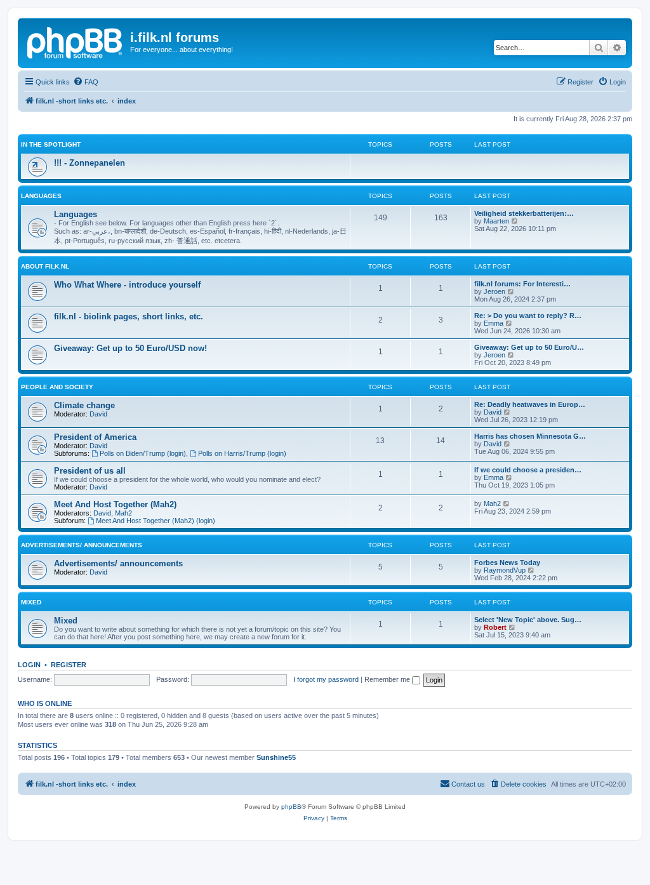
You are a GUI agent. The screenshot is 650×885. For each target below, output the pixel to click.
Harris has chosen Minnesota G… (530, 436)
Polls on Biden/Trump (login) (143, 453)
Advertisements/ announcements (81, 545)
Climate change (84, 405)
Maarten (496, 221)
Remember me (388, 679)
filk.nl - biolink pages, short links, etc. (128, 316)
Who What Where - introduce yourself (127, 284)
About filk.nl (45, 266)
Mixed (31, 602)
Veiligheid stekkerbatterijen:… (524, 213)
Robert (495, 627)
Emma (493, 323)
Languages (41, 195)
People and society (57, 386)
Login (29, 665)
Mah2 (123, 513)
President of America (95, 437)
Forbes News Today (507, 562)
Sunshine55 (276, 757)
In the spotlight (51, 144)
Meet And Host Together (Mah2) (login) (155, 520)
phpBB (291, 806)
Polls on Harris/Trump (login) (242, 453)
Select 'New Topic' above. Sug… (527, 619)
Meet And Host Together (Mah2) (115, 504)
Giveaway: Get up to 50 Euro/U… (529, 347)
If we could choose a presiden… (527, 470)
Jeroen (494, 291)
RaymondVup (505, 570)
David (98, 414)
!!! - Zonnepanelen (89, 163)
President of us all (90, 471)
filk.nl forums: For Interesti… (522, 284)
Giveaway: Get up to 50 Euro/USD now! (130, 348)
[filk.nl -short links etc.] (75, 41)
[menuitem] (85, 82)
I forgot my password (326, 679)
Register (68, 665)
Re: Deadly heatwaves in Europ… (529, 404)
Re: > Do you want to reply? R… (527, 315)
